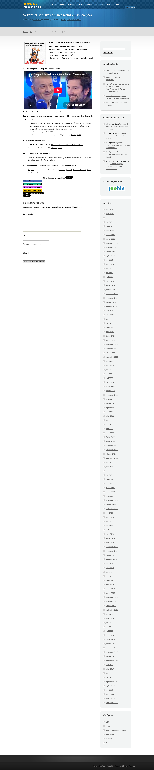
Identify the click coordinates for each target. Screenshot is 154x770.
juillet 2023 (110, 365)
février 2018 (110, 639)
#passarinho (67, 157)
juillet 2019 (110, 568)
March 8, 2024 (76, 135)
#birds (73, 157)
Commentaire (28, 214)
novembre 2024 (112, 298)
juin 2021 (109, 471)
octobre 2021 (111, 454)
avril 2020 (109, 530)
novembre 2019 (112, 551)
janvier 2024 (110, 340)
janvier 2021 (110, 492)
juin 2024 (109, 319)
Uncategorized (111, 743)
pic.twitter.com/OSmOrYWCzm (72, 145)
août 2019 (109, 564)
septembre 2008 (112, 686)
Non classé (110, 734)
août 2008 (109, 690)
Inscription (99, 4)
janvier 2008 (110, 698)
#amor (60, 157)
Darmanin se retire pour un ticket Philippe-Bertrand (116, 135)
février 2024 (110, 336)
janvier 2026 (110, 239)
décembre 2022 (112, 395)
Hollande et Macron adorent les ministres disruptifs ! (117, 154)
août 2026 (109, 209)
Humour (89, 4)
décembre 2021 (112, 445)
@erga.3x (31, 170)
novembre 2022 (112, 399)
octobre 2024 (111, 302)
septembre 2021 (112, 458)
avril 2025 (109, 277)
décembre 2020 (112, 496)
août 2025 (109, 260)
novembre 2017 (112, 652)
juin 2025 (109, 268)
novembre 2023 (112, 349)
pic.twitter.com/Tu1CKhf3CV (43, 132)
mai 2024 (109, 323)
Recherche (131, 7)
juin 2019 (109, 572)
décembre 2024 (112, 294)
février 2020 (110, 538)
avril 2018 (109, 631)
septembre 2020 (112, 509)
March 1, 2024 (56, 147)
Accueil (54, 4)
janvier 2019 (110, 593)
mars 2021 (110, 483)
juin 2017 (109, 673)
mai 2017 (109, 677)
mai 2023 (109, 374)
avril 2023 (109, 378)
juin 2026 (109, 218)
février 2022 (110, 437)
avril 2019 (109, 580)
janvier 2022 (110, 441)
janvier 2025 (110, 290)
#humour (83, 170)
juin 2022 (109, 420)
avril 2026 (109, 226)
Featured (109, 726)
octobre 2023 (111, 353)
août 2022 (109, 412)
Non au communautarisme (116, 730)
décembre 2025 (112, 243)
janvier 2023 (110, 391)
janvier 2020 (110, 542)
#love (55, 157)
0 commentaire (74, 20)
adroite (37, 20)
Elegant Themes (128, 766)
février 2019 (110, 589)
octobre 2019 (111, 555)
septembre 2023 (112, 357)
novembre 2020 (112, 500)
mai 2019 (109, 576)
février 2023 (110, 386)
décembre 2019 (112, 547)
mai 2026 (109, 222)
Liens (108, 4)
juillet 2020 (110, 517)
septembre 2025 (112, 256)
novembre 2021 (112, 450)
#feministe (69, 170)
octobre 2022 (111, 403)
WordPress (106, 766)
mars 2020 (110, 534)
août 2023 (109, 361)
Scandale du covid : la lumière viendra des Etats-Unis (117, 126)
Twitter (80, 4)
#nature (43, 157)
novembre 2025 (112, 247)
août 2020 (109, 513)
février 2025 (110, 285)
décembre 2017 (112, 648)
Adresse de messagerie (32, 244)
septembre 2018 (112, 610)
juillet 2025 (110, 264)
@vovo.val (31, 157)
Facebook (70, 4)
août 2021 (109, 462)
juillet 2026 (110, 214)
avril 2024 (109, 327)
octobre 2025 (111, 252)
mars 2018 (110, 635)
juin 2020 (109, 521)
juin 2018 (109, 623)
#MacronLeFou (56, 145)
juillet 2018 (110, 618)
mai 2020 (109, 526)
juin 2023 (109, 370)
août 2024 (109, 311)
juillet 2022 (110, 416)
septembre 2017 (112, 660)
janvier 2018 (110, 644)
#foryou (38, 157)
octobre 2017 (111, 656)
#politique (76, 170)
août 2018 (109, 614)
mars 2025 (110, 281)
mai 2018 (109, 627)
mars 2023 (110, 382)
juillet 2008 (110, 694)
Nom (25, 235)
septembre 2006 (112, 703)
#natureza (50, 157)
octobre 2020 (111, 505)
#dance (78, 157)
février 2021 (110, 488)
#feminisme (61, 170)
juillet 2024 (110, 315)
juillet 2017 (110, 669)
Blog (62, 4)
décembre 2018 (112, 597)
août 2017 (109, 665)
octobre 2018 (111, 606)
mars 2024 (110, 332)
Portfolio (109, 739)
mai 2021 (109, 475)
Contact (117, 4)
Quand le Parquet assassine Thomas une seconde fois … (118, 145)
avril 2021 (109, 479)
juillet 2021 (110, 467)
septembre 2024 (112, 306)
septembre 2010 (112, 682)
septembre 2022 (112, 408)
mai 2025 (109, 273)
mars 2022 (110, 433)
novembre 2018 (112, 601)
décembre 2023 (112, 344)
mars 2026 (110, 230)
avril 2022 (109, 429)
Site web (26, 253)
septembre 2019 (112, 559)
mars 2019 (110, 585)
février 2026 (110, 235)
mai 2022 (109, 424)
